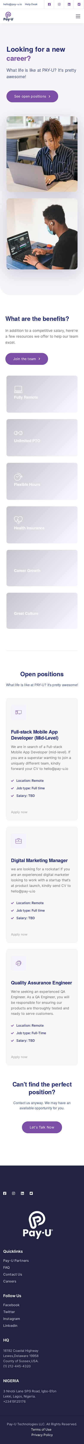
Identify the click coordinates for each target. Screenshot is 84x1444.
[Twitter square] (79, 4)
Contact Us (12, 1274)
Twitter (9, 1312)
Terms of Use (42, 1429)
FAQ (6, 1267)
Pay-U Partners (16, 1260)
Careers (9, 1281)
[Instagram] (59, 4)
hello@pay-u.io (12, 4)
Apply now (19, 812)
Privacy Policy (42, 1435)
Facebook (11, 1305)
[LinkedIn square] (69, 4)
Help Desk (31, 4)
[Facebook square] (49, 4)
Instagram (11, 1319)
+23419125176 (14, 1401)
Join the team (24, 359)
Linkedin (10, 1325)
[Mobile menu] (78, 16)
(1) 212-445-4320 (17, 1366)
